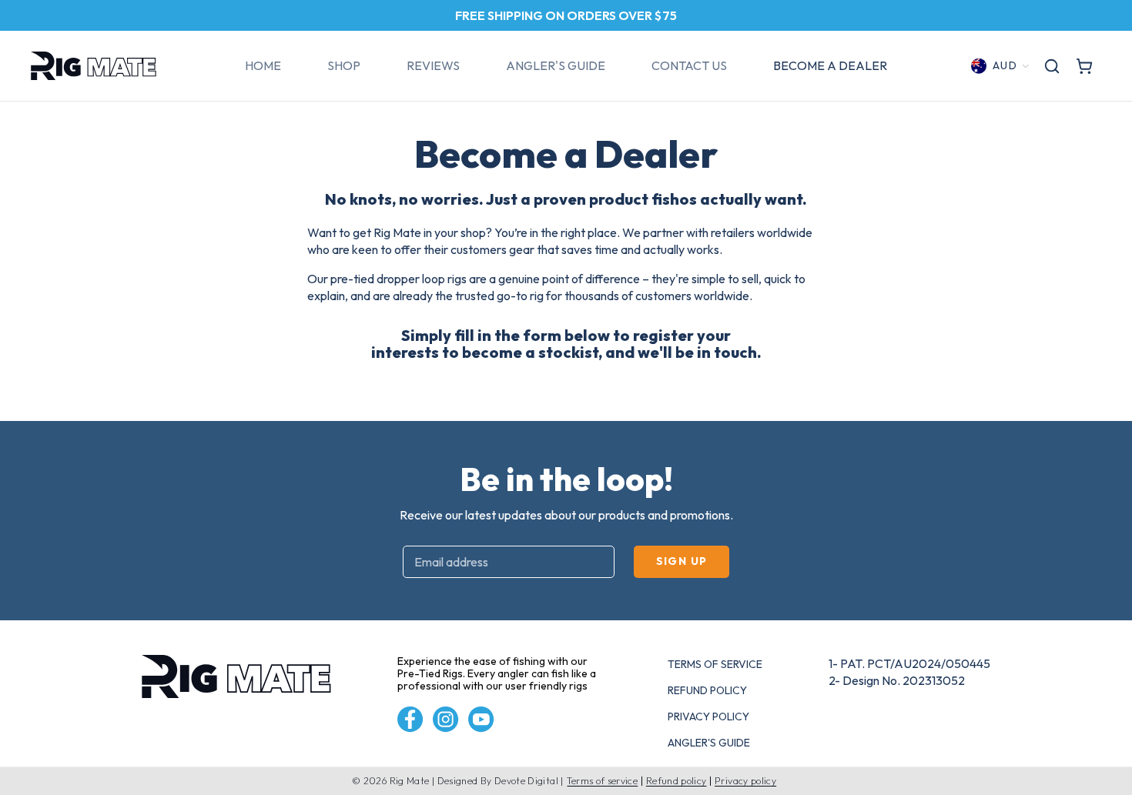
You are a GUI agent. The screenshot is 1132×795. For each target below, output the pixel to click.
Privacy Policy (708, 716)
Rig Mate (410, 781)
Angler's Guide (709, 743)
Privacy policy (745, 781)
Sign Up (682, 561)
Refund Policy (707, 690)
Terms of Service (715, 664)
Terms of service (602, 781)
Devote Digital (526, 781)
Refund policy (676, 781)
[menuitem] (263, 66)
